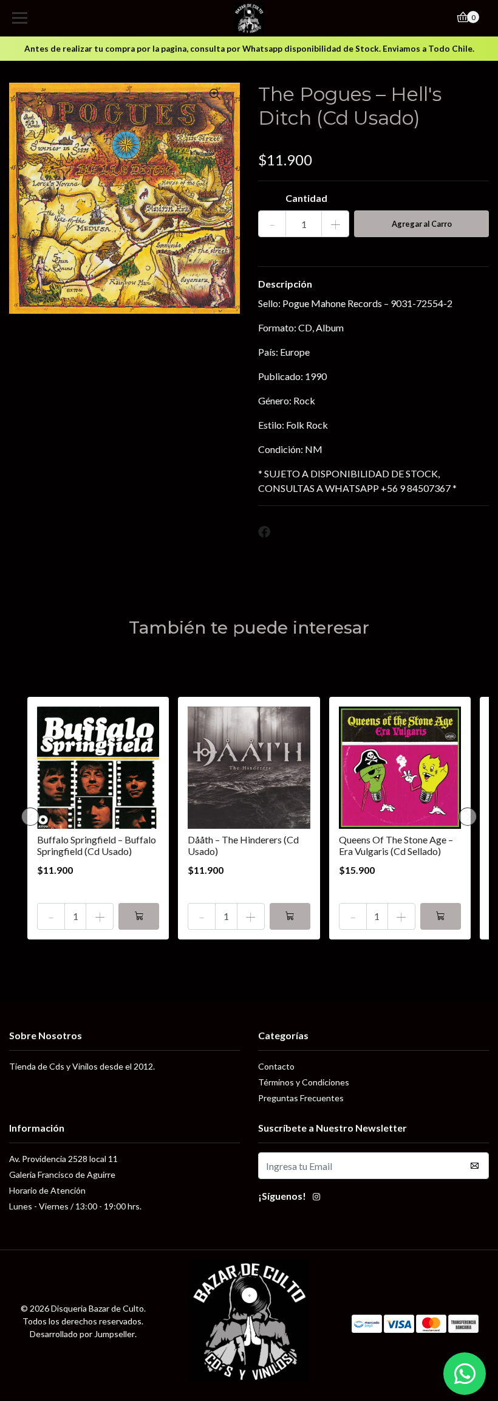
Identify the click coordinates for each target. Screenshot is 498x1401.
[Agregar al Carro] (138, 916)
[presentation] (30, 817)
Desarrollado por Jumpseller (82, 1334)
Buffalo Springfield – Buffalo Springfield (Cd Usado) (96, 845)
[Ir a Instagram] (316, 1198)
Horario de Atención (47, 1190)
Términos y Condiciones (303, 1082)
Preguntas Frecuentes (301, 1098)
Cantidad (306, 198)
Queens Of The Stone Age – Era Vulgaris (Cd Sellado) (396, 845)
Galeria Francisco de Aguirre (62, 1174)
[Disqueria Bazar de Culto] (249, 18)
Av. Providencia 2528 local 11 (63, 1159)
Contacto (276, 1066)
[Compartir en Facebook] (264, 532)
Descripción (285, 283)
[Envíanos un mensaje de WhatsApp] (464, 1373)
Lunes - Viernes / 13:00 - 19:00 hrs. (75, 1206)
